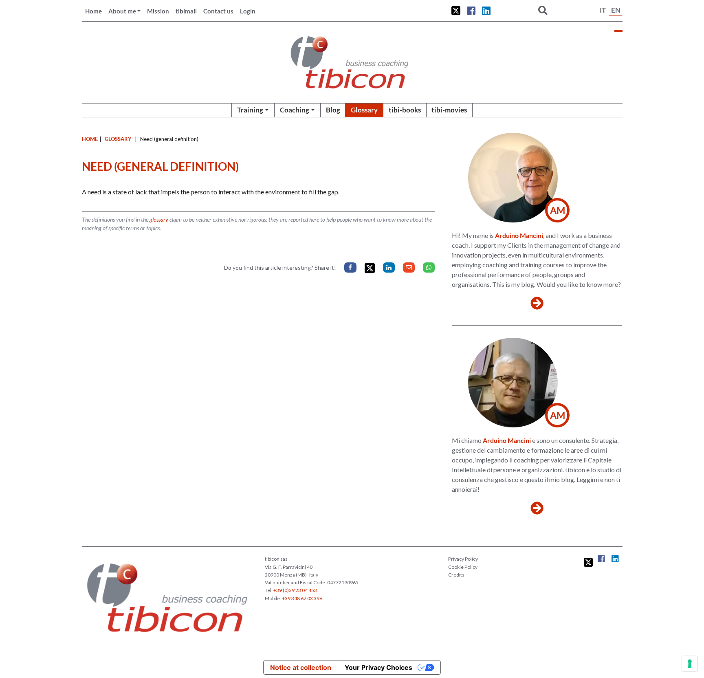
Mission (158, 11)
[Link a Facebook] (471, 10)
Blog (333, 110)
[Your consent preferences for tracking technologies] (689, 663)
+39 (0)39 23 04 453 (295, 590)
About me (122, 11)
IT (603, 10)
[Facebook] (350, 267)
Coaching (294, 110)
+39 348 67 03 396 (302, 598)
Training (250, 110)
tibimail (186, 11)
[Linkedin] (389, 267)
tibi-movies (449, 110)
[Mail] (409, 267)
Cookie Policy (462, 567)
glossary (159, 219)
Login (247, 11)
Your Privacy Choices (378, 667)
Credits (456, 575)
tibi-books (405, 110)
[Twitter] (370, 268)
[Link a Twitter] (456, 10)
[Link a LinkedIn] (486, 10)
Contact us (218, 11)
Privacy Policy (463, 559)
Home (93, 11)
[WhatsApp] (429, 267)
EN (615, 10)
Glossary (364, 110)
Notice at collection (300, 667)
